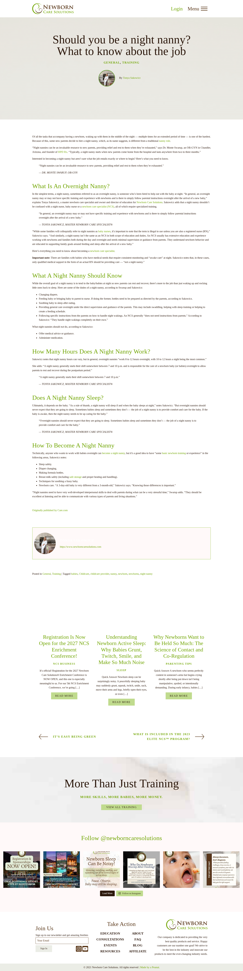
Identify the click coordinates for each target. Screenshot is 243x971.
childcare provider (99, 573)
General (112, 62)
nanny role (164, 140)
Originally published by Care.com (50, 510)
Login (177, 8)
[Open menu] (204, 9)
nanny (113, 573)
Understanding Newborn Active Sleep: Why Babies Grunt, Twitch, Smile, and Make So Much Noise (121, 649)
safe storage (75, 477)
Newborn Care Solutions (149, 202)
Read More (64, 695)
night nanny (146, 573)
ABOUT (137, 933)
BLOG (137, 945)
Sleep (121, 670)
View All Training (121, 807)
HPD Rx (62, 152)
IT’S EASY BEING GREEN (74, 736)
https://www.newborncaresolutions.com (80, 546)
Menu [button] (193, 8)
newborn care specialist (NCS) (98, 206)
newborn (122, 573)
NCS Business (64, 663)
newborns (134, 573)
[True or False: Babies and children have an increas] (181, 869)
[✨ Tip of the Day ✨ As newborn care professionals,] (221, 869)
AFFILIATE (137, 951)
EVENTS (110, 945)
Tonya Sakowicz (132, 77)
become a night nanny (113, 453)
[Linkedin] (59, 603)
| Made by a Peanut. (149, 967)
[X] (35, 603)
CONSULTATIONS (110, 939)
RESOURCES (110, 951)
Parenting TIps (179, 663)
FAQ (137, 939)
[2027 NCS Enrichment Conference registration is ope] (61, 869)
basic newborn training (174, 453)
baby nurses (104, 231)
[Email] (51, 603)
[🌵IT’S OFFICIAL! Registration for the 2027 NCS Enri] (21, 869)
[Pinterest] (67, 603)
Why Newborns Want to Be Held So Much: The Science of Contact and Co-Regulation (178, 646)
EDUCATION (110, 933)
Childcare (84, 573)
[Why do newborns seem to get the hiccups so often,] (141, 869)
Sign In (43, 948)
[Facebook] (43, 603)
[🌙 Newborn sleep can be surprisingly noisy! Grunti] (101, 869)
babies (74, 573)
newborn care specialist (102, 251)
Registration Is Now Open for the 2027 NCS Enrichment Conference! (64, 646)
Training (130, 62)
